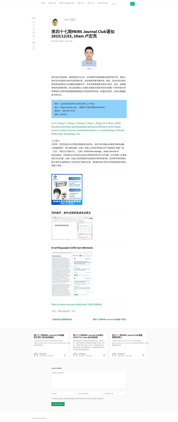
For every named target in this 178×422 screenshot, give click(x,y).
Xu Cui (69, 20)
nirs (73, 311)
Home (43, 3)
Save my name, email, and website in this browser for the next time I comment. (78, 399)
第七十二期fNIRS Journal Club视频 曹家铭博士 (127, 336)
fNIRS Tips (52, 3)
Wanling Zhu (42, 354)
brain (54, 311)
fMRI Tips (81, 3)
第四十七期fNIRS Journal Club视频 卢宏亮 (109, 319)
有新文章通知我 (95, 304)
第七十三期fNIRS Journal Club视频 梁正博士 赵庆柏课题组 (49, 336)
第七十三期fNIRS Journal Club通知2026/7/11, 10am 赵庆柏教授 (88, 336)
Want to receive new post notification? (69, 304)
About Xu (91, 3)
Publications (103, 3)
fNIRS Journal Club (66, 3)
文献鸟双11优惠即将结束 (62, 319)
